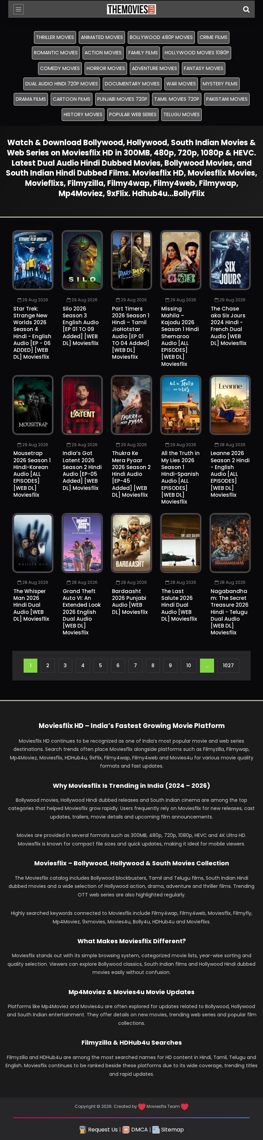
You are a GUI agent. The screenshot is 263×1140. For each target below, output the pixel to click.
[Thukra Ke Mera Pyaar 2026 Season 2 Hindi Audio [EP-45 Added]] (131, 405)
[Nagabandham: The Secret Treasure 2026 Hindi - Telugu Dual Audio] (230, 543)
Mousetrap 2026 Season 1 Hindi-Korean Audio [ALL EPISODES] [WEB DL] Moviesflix (32, 474)
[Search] (246, 9)
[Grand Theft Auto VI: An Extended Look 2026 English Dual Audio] (82, 543)
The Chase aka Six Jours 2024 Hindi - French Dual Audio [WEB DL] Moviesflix (228, 326)
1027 (228, 665)
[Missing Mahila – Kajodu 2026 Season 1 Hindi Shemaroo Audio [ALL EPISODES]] (181, 260)
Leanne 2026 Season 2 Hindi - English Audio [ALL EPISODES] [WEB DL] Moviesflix (230, 474)
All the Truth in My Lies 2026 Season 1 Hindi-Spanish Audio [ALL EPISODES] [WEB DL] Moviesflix (180, 477)
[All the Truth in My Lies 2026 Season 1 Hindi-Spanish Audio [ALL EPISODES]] (181, 405)
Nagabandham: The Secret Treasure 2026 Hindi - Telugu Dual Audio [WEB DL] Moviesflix (230, 612)
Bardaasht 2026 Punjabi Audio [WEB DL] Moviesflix (130, 602)
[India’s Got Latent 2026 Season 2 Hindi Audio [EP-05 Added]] (82, 405)
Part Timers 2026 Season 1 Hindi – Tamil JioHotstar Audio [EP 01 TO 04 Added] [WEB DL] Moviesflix (130, 333)
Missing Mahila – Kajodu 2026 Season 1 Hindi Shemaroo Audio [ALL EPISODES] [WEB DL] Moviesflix (180, 336)
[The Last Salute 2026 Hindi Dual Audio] (181, 543)
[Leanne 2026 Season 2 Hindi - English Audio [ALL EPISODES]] (230, 405)
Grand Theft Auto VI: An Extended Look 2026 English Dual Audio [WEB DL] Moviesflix (82, 612)
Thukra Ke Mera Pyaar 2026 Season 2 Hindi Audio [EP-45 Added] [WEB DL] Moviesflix (131, 474)
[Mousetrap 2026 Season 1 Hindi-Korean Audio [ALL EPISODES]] (33, 405)
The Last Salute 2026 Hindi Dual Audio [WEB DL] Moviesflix (179, 605)
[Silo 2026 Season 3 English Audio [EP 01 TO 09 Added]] (82, 260)
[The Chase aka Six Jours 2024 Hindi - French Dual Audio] (230, 260)
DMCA (139, 1130)
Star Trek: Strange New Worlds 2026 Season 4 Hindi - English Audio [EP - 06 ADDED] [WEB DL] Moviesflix (32, 333)
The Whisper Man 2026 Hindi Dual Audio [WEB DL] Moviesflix (31, 605)
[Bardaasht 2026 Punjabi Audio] (131, 543)
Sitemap (172, 1130)
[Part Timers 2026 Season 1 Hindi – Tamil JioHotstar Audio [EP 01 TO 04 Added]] (131, 260)
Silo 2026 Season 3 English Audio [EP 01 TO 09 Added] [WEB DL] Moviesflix (81, 326)
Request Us (102, 1130)
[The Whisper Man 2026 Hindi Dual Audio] (33, 543)
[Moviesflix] (131, 9)
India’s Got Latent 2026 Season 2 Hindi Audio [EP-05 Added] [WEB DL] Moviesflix (82, 470)
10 (188, 665)
